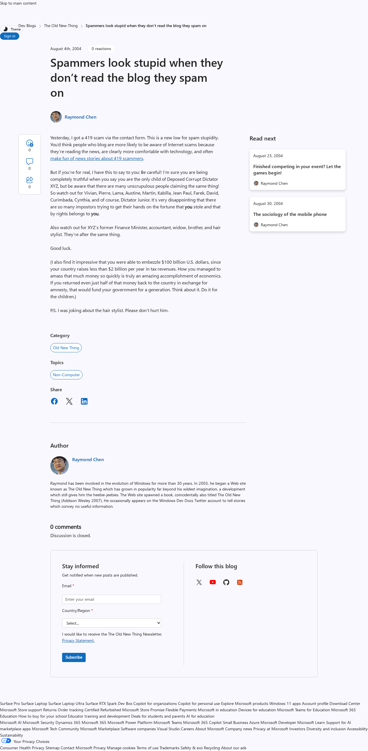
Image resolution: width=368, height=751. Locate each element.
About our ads (233, 747)
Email (68, 585)
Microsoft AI (11, 722)
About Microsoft (209, 728)
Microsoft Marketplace (100, 728)
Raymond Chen (80, 117)
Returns (50, 709)
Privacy (100, 747)
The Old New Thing (61, 25)
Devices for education (257, 709)
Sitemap (52, 747)
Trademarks (169, 747)
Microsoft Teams (168, 722)
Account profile (315, 703)
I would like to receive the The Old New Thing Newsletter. (112, 637)
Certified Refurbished (103, 709)
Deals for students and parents (158, 716)
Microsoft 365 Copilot (202, 722)
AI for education (200, 716)
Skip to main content (18, 3)
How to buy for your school (42, 716)
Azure (254, 722)
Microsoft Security (38, 722)
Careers (187, 728)
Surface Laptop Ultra (66, 703)
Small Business (235, 722)
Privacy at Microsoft (270, 728)
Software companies (138, 728)
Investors (297, 728)
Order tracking (70, 709)
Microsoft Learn (311, 722)
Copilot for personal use (199, 703)
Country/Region (77, 610)
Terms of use (147, 747)
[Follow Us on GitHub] (226, 584)
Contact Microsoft (76, 747)
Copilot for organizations (155, 703)
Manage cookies (121, 747)
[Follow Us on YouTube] (212, 584)
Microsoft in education (217, 709)
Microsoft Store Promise (143, 709)
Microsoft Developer (278, 722)
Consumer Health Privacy (22, 747)
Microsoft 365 (94, 722)
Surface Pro (10, 703)
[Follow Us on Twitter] (198, 584)
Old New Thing (66, 347)
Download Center (344, 703)
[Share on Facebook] (54, 402)
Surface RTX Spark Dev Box (108, 703)
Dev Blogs (27, 25)
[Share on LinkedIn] (84, 402)
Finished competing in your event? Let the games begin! (297, 169)
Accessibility (357, 728)
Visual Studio (168, 728)
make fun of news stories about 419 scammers (96, 158)
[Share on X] (69, 402)
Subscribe (74, 657)
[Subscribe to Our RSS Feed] (239, 584)
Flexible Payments (181, 709)
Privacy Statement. (78, 640)
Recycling (212, 747)
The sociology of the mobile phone (290, 214)
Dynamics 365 (67, 722)
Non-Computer (66, 374)
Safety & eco (192, 747)
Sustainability (11, 735)
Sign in (9, 35)
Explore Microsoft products (244, 703)
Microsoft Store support (21, 709)
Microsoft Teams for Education (303, 709)
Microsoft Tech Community (55, 728)
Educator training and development (99, 716)
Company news (238, 728)
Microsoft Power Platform (130, 722)
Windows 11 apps (285, 703)
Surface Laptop (34, 703)
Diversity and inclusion (326, 728)
